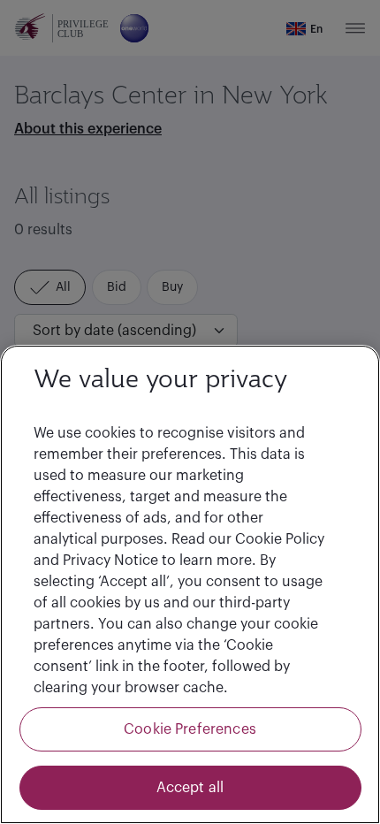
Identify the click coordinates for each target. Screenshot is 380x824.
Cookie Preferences (190, 729)
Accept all (190, 788)
